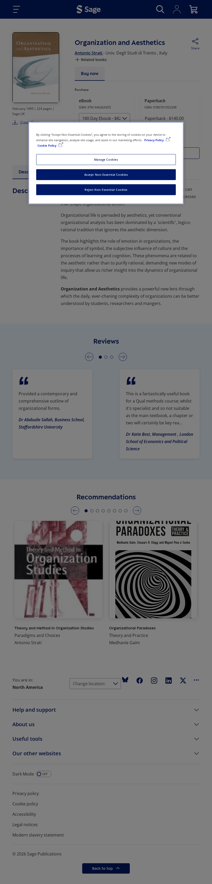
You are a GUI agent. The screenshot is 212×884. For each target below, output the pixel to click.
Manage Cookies (106, 159)
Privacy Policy (154, 140)
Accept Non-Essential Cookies (106, 174)
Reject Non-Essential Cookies (106, 190)
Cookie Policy (47, 145)
